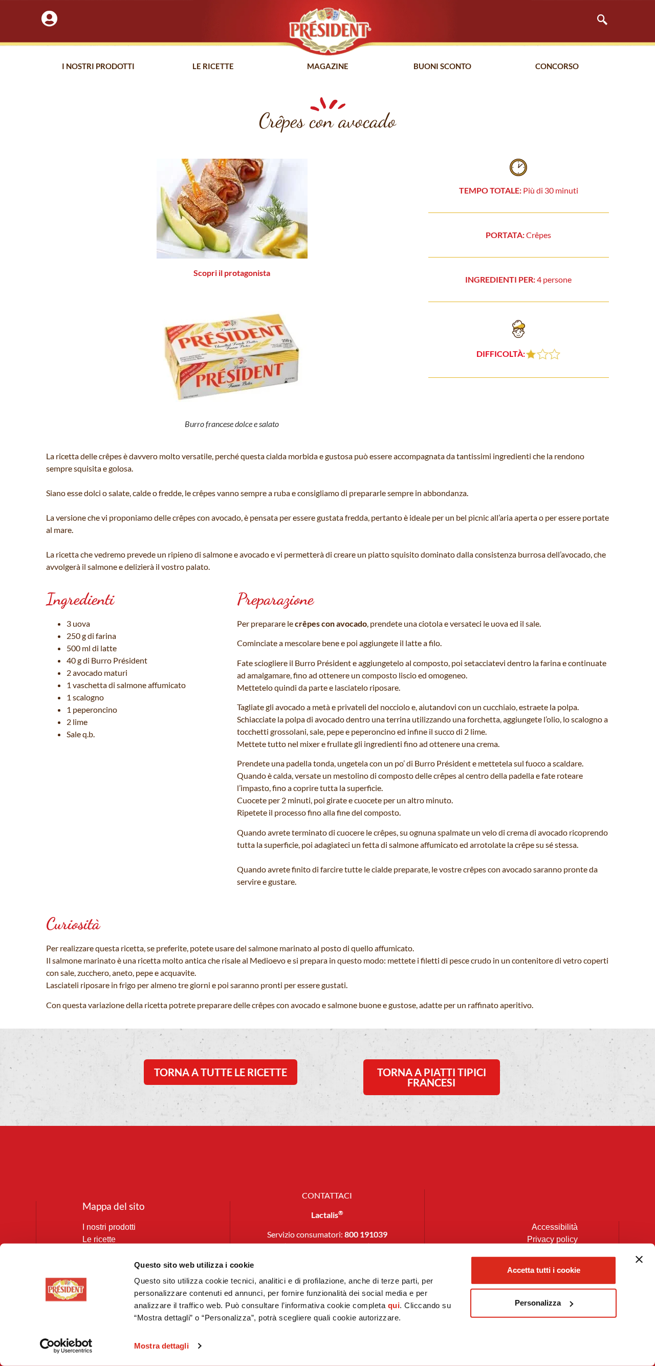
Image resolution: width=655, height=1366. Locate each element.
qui (394, 1305)
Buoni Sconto (442, 66)
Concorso (557, 66)
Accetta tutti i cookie (543, 1270)
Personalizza (538, 1302)
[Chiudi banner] (639, 1259)
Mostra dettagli (161, 1345)
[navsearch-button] (597, 20)
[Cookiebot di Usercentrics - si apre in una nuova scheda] (66, 1346)
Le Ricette (213, 66)
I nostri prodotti (98, 66)
